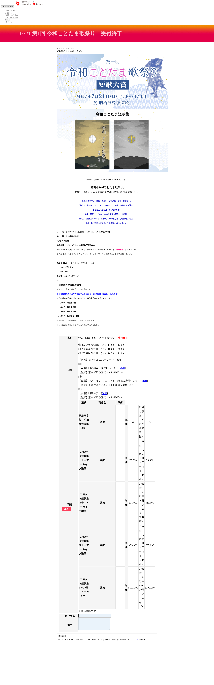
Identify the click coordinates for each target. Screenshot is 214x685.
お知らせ (8, 13)
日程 (69, 370)
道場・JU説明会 (11, 15)
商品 (69, 504)
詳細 (122, 368)
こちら (136, 639)
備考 (69, 624)
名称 (69, 337)
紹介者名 (70, 615)
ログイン (8, 22)
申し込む (62, 636)
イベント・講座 (11, 18)
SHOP (7, 20)
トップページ (10, 11)
